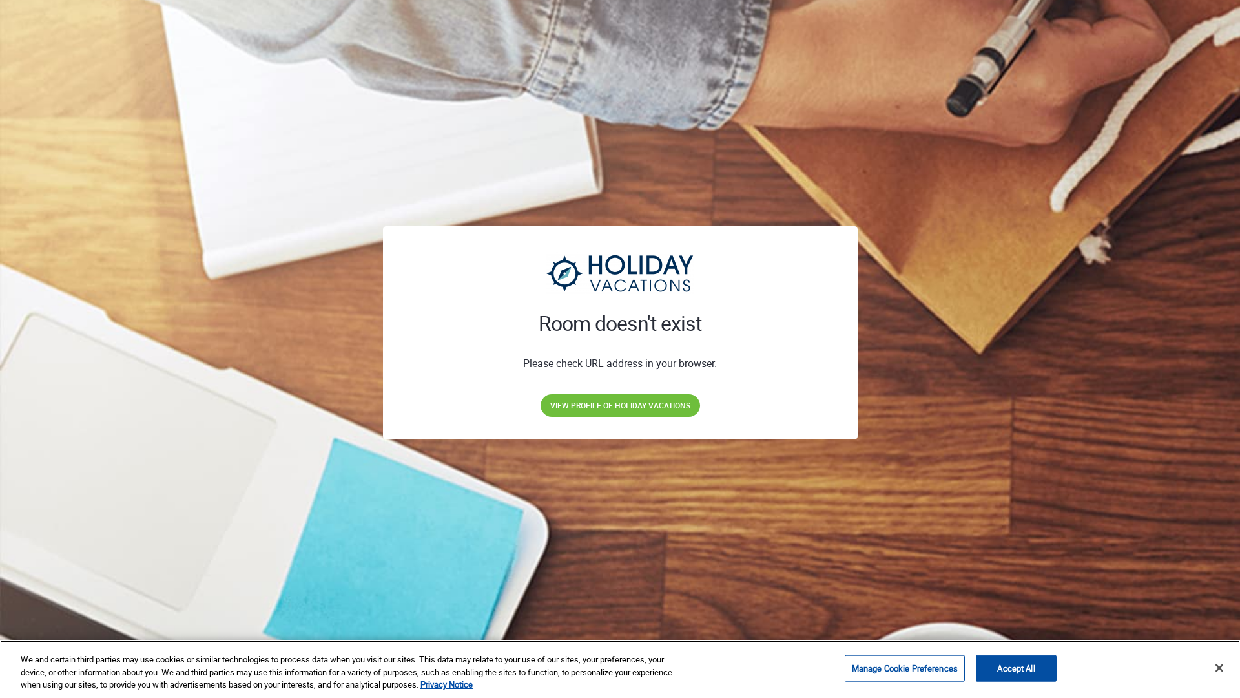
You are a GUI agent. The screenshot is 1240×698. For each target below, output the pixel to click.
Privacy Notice (446, 684)
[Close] (1219, 667)
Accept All (1016, 667)
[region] (620, 669)
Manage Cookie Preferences (905, 667)
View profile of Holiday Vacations (620, 405)
